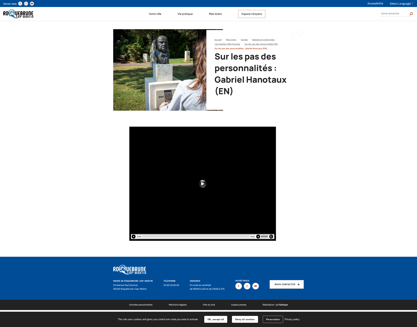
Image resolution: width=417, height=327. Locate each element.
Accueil (218, 39)
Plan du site (209, 304)
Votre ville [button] (155, 14)
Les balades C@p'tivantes (227, 44)
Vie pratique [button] (185, 14)
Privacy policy (292, 319)
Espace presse (238, 304)
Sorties (244, 39)
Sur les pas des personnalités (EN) (261, 44)
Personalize (273, 319)
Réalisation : (275, 304)
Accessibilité (375, 3)
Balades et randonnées (263, 39)
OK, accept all (216, 319)
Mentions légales (178, 304)
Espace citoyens (252, 14)
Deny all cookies (245, 319)
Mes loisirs (231, 39)
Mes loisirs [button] (215, 14)
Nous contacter (285, 284)
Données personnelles (140, 304)
